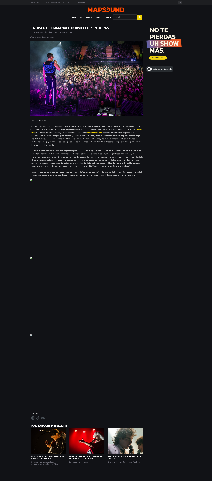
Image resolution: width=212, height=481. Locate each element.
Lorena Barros (49, 37)
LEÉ (81, 17)
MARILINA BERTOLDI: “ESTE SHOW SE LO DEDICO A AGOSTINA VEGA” (85, 457)
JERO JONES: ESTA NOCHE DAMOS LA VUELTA (124, 457)
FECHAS (108, 17)
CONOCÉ (89, 17)
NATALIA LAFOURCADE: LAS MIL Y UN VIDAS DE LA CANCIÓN (47, 457)
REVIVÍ (98, 17)
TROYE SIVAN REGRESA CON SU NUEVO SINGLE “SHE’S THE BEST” (61, 2)
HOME (74, 17)
